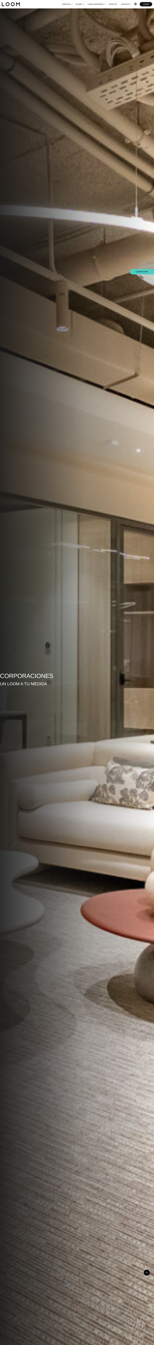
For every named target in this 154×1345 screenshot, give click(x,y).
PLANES (79, 4)
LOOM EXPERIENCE (95, 4)
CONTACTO (125, 4)
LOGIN (146, 4)
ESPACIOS (66, 4)
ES (136, 4)
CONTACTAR (142, 272)
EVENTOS (113, 4)
